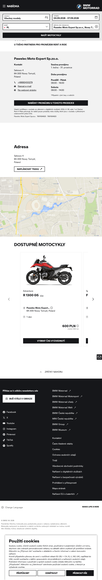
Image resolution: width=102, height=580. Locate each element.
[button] (10, 6)
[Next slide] (93, 299)
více (41, 295)
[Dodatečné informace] (51, 307)
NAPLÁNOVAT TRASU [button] (28, 169)
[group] (51, 299)
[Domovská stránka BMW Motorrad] (88, 6)
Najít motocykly (51, 35)
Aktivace (51, 214)
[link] (32, 82)
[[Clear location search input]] (96, 26)
